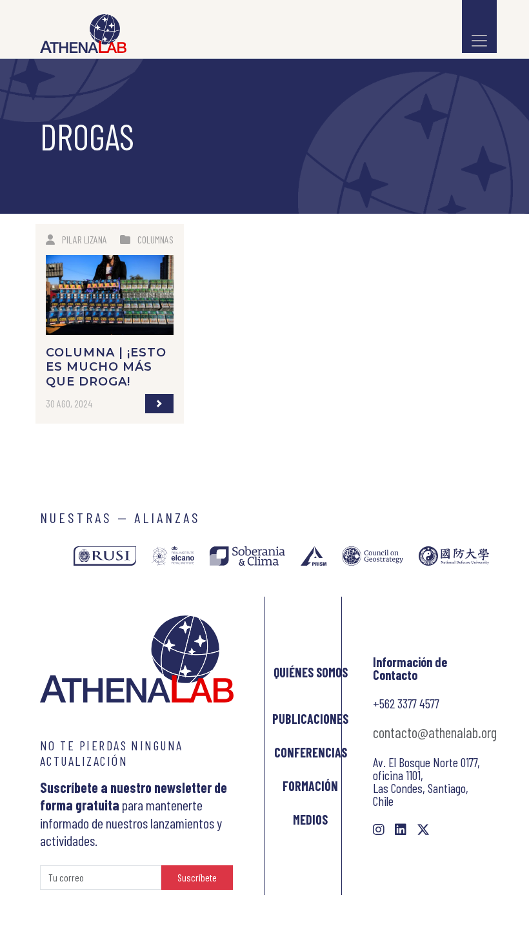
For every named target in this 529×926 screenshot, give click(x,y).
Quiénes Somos (311, 672)
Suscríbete (197, 877)
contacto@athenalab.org (435, 732)
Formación (310, 786)
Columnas (155, 239)
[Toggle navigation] (479, 26)
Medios (310, 819)
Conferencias (310, 752)
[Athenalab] (79, 33)
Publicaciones (310, 718)
